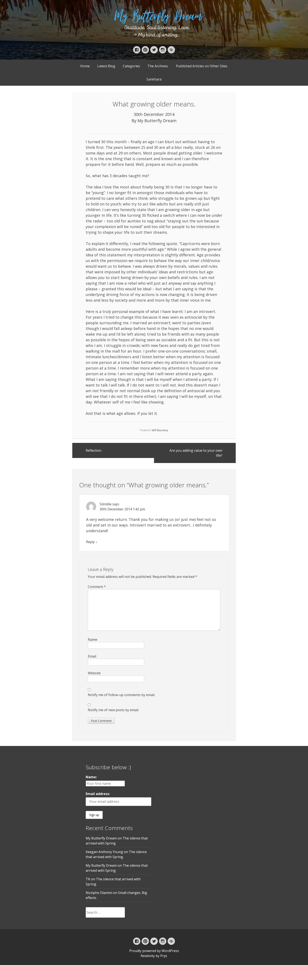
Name (92, 639)
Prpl (163, 955)
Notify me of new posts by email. (113, 710)
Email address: (98, 793)
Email (92, 656)
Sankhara (154, 79)
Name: (91, 777)
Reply (90, 542)
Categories (131, 66)
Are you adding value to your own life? (196, 453)
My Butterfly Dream (156, 120)
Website (94, 673)
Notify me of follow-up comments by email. (121, 695)
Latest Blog (106, 66)
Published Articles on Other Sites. (202, 66)
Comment (97, 586)
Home (85, 66)
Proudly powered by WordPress (154, 950)
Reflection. (94, 450)
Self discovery (160, 430)
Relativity (148, 955)
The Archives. (158, 66)
